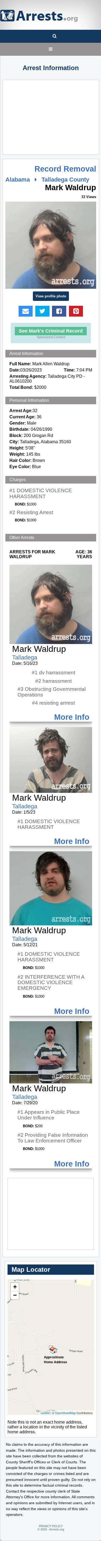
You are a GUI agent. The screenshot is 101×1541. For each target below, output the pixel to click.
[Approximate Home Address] (51, 1347)
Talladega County (65, 179)
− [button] (15, 1295)
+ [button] (15, 1286)
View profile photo (51, 296)
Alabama (17, 179)
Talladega (24, 657)
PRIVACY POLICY (51, 1526)
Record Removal (65, 169)
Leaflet (45, 1413)
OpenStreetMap (65, 1413)
